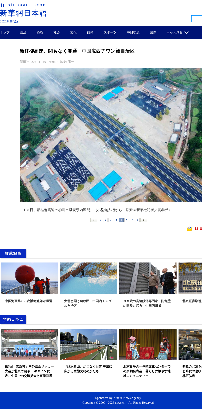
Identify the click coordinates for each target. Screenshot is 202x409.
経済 (40, 32)
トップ (4, 32)
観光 (90, 32)
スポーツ (110, 32)
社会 (56, 32)
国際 (153, 32)
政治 (23, 32)
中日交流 (133, 32)
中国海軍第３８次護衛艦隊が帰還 (28, 301)
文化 (73, 32)
